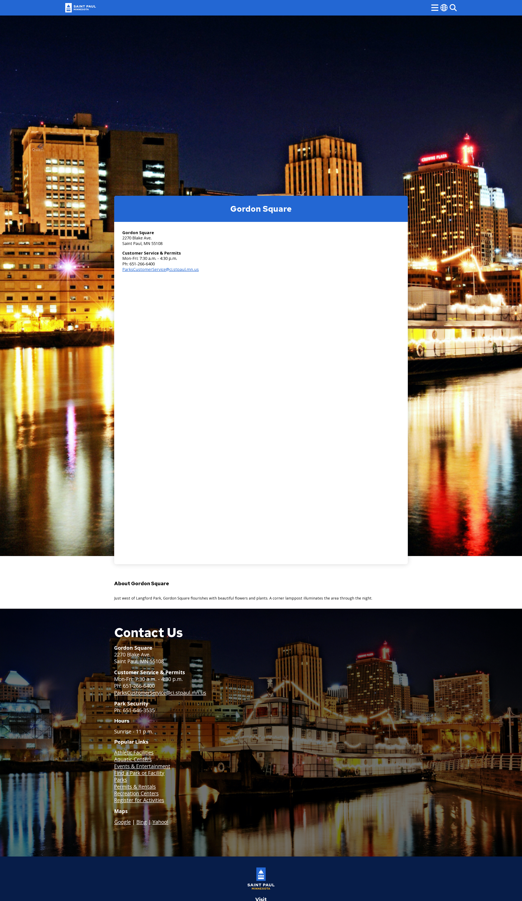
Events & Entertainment (142, 766)
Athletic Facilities (134, 752)
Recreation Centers (136, 793)
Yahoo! (160, 821)
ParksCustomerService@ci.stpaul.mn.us (160, 269)
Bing (141, 821)
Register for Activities (139, 799)
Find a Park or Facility (139, 772)
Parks (120, 779)
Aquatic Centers (133, 759)
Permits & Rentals (135, 786)
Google (122, 821)
